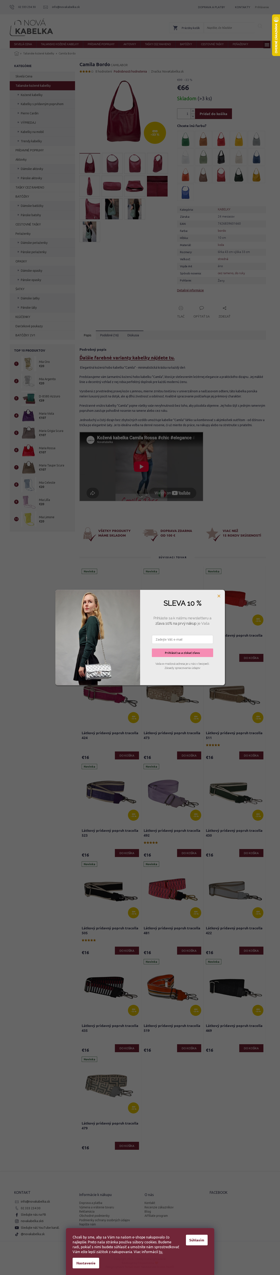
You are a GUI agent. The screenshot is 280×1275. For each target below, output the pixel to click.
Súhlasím (196, 1240)
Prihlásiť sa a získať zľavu (182, 653)
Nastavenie (85, 1263)
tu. (161, 1252)
